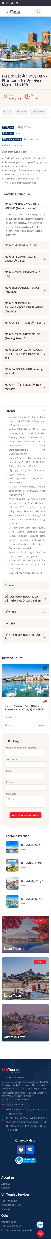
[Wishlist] (45, 668)
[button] (47, 41)
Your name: (11, 759)
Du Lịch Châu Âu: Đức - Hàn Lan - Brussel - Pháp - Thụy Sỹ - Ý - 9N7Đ (24, 707)
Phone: (9, 782)
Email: (9, 770)
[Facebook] (21, 1149)
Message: (11, 793)
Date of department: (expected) (21, 747)
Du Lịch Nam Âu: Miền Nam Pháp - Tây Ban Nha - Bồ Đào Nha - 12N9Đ (32, 863)
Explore (41, 725)
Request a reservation (26, 815)
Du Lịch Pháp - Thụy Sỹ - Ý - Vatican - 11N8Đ (32, 881)
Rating (23, 112)
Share (9, 112)
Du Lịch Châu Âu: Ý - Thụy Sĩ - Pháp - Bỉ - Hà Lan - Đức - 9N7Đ (32, 845)
